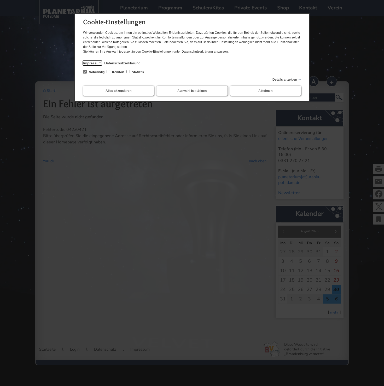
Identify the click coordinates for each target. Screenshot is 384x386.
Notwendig (96, 72)
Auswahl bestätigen (192, 91)
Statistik (137, 72)
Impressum (92, 63)
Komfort (118, 72)
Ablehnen (265, 91)
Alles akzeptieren (118, 91)
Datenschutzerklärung (122, 63)
